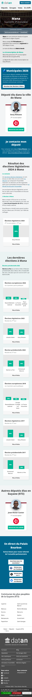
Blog (17, 650)
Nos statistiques (6, 656)
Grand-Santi (20, 618)
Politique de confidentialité (16, 695)
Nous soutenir (25, 3)
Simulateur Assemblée (8, 663)
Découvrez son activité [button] (16, 129)
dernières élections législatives (14, 177)
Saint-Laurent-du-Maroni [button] (12, 32)
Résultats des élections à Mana (14, 86)
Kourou (3, 612)
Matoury (3, 609)
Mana (2, 615)
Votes (20, 8)
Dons (3, 666)
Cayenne (3, 604)
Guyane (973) (20, 629)
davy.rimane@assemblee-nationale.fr (19, 153)
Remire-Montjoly (22, 609)
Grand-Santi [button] (24, 32)
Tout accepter (6, 693)
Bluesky (5, 683)
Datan (5, 629)
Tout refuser (17, 693)
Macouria (20, 612)
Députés (4, 8)
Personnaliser (27, 693)
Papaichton (4, 621)
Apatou (19, 615)
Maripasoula (4, 618)
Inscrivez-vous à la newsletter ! (16, 562)
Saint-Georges (21, 621)
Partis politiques (6, 659)
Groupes (12, 8)
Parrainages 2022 (21, 653)
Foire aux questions (22, 656)
